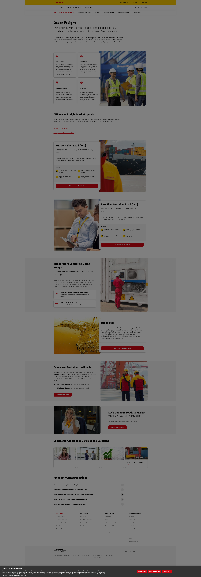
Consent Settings (142, 571)
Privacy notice (17, 575)
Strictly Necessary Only (154, 571)
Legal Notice (23, 575)
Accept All (166, 571)
